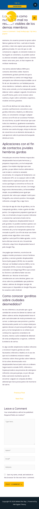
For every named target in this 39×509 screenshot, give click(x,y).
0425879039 (17, 6)
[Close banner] (35, 5)
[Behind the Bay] (9, 17)
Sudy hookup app (23, 31)
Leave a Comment (8, 31)
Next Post (19, 398)
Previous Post (19, 393)
